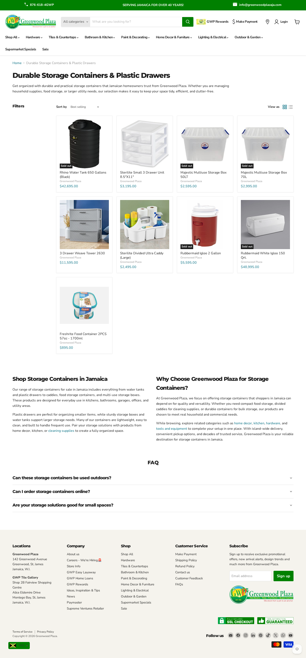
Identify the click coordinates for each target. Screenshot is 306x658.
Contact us (182, 572)
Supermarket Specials (20, 49)
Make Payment (186, 554)
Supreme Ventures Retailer (85, 608)
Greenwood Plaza (70, 181)
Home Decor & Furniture (173, 37)
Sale (45, 49)
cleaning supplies (61, 430)
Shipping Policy (186, 560)
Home (17, 63)
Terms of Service (22, 632)
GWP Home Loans (80, 578)
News (71, 596)
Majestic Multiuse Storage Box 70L (264, 174)
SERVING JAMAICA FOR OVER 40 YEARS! (153, 5)
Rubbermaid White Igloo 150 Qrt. (263, 255)
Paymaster (74, 602)
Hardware (33, 37)
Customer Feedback (189, 578)
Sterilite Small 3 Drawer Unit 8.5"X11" (142, 174)
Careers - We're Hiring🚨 (84, 560)
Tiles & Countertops (63, 37)
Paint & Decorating (134, 37)
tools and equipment (171, 428)
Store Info (73, 566)
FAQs (179, 584)
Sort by (61, 107)
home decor (243, 423)
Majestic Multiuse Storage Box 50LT (203, 174)
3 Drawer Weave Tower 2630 (82, 253)
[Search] (187, 22)
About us (73, 554)
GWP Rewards (77, 584)
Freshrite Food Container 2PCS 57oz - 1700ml (83, 336)
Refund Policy (185, 566)
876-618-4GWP (42, 5)
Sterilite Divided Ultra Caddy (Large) (141, 255)
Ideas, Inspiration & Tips (83, 590)
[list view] (291, 107)
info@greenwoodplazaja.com (260, 5)
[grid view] (285, 107)
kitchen (259, 423)
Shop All (11, 37)
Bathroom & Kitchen (99, 37)
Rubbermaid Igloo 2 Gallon (200, 253)
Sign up (283, 576)
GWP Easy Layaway (81, 572)
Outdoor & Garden (248, 37)
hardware (273, 423)
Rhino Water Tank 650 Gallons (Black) (83, 174)
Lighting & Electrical (212, 37)
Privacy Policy (45, 632)
